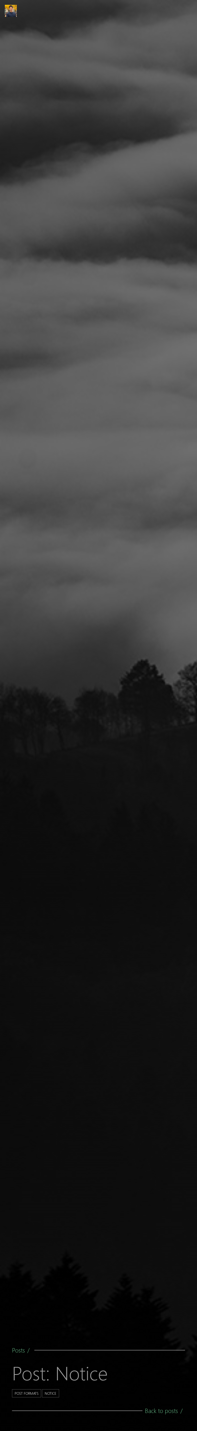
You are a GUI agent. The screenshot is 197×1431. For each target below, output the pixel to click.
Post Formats (26, 1393)
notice (50, 1393)
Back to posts (161, 1410)
